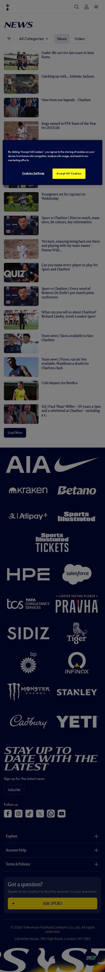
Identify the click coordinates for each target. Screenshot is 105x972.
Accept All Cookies (68, 173)
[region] (53, 162)
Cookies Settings (33, 173)
